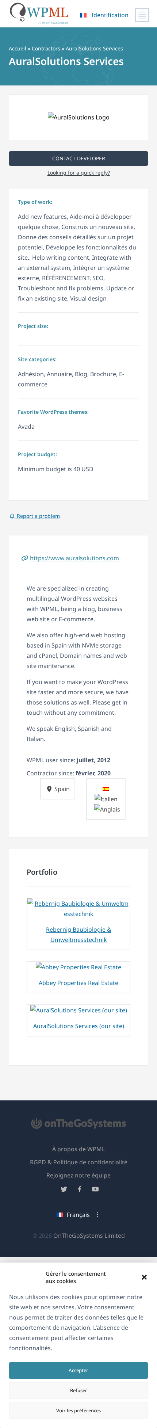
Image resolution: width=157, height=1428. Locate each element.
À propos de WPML (78, 1149)
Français (78, 1215)
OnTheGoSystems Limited (89, 1236)
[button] (144, 1277)
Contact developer (78, 158)
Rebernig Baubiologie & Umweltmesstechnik (78, 934)
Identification (110, 15)
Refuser (78, 1390)
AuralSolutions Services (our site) (78, 1026)
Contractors (46, 48)
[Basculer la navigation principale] (142, 15)
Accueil (17, 48)
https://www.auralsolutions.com (73, 558)
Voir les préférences (78, 1410)
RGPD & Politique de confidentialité (78, 1162)
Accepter (78, 1370)
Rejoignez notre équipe (78, 1175)
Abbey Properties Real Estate (78, 983)
